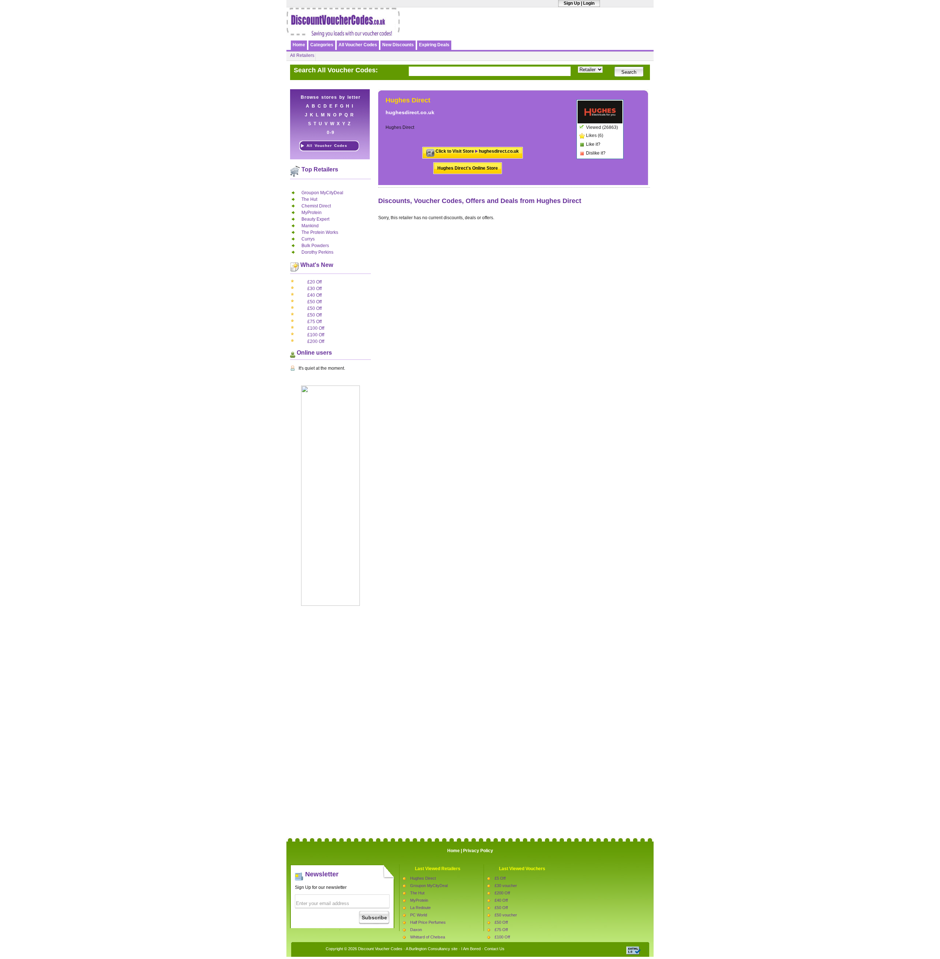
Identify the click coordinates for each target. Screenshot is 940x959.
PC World (418, 915)
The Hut (309, 199)
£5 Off (500, 878)
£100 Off (315, 328)
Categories (321, 44)
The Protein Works (319, 232)
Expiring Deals (434, 44)
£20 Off (314, 282)
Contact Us (494, 949)
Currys (308, 239)
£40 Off (314, 295)
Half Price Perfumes (428, 922)
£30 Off (314, 288)
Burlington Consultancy (429, 949)
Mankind (310, 225)
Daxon (416, 929)
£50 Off (314, 301)
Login (588, 3)
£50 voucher (506, 915)
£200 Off (315, 341)
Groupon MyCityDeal (322, 192)
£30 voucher (506, 885)
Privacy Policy (478, 850)
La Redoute (420, 907)
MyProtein (311, 212)
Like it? (593, 144)
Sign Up (572, 3)
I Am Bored (471, 949)
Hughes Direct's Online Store (467, 168)
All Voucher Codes (358, 44)
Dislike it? (595, 153)
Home (299, 44)
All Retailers (302, 55)
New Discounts (398, 44)
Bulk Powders (315, 245)
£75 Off (314, 321)
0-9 (331, 132)
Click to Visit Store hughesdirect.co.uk (477, 151)
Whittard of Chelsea (427, 937)
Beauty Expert (315, 219)
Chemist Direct (316, 206)
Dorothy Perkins (317, 252)
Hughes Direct (423, 878)
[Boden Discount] (567, 32)
